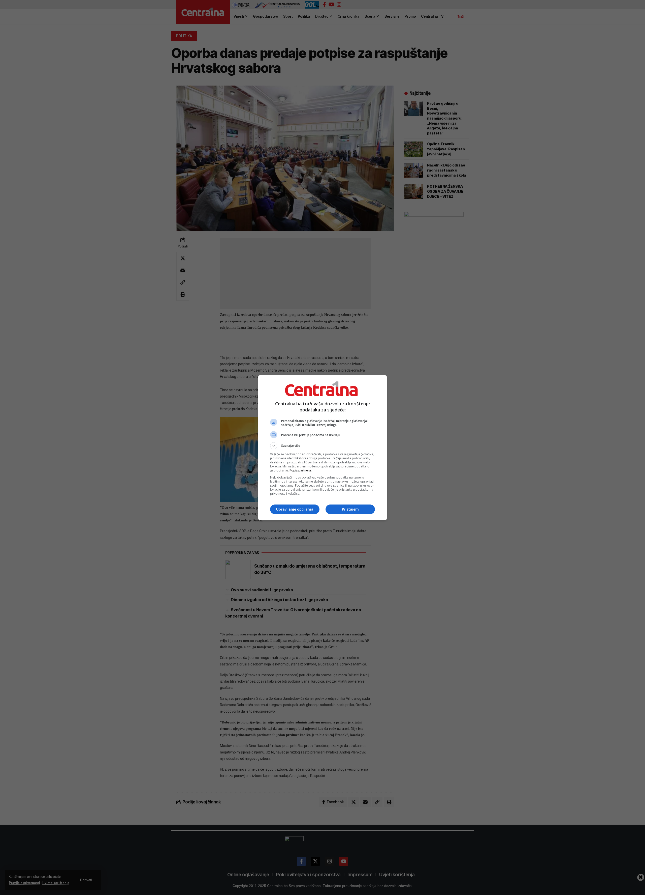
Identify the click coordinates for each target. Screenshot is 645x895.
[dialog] (322, 447)
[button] (322, 445)
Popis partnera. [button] (300, 470)
